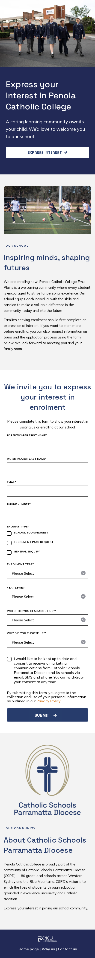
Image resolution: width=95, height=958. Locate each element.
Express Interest (45, 152)
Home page (28, 949)
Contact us (67, 949)
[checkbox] (47, 544)
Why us (48, 949)
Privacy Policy (48, 701)
